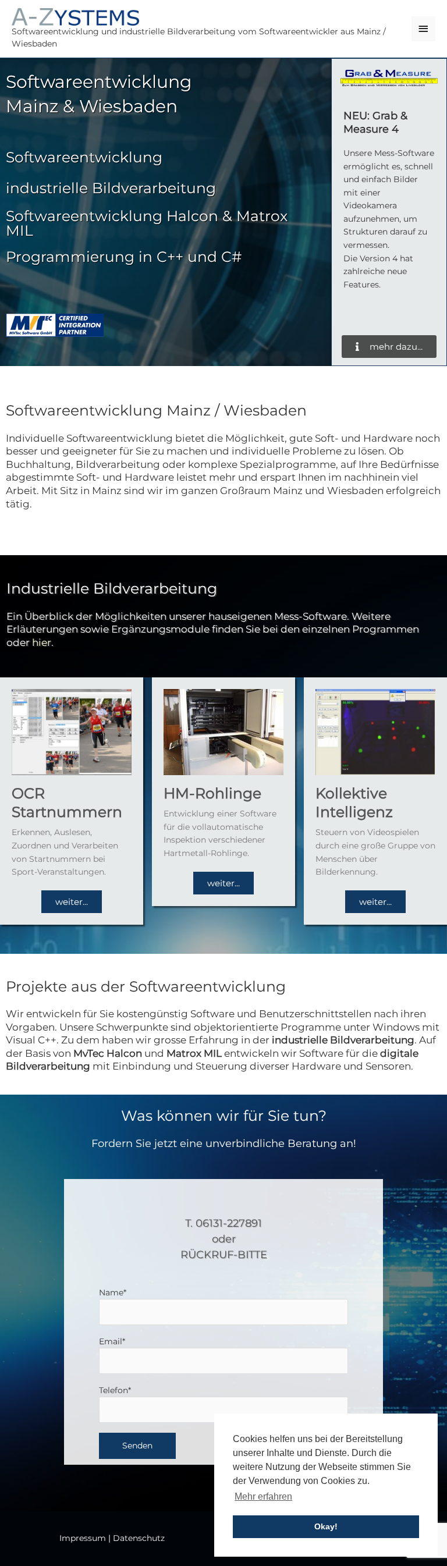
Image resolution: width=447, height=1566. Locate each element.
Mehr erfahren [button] (263, 1496)
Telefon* (115, 1390)
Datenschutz (139, 1538)
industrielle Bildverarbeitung (111, 188)
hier (41, 642)
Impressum (82, 1538)
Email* (112, 1341)
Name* (112, 1292)
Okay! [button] (326, 1526)
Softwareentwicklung (84, 157)
